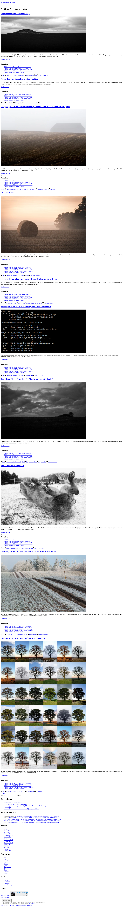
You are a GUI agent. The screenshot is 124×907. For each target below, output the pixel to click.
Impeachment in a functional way (15, 14)
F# (36, 75)
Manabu (6, 820)
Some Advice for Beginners (12, 465)
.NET (24, 189)
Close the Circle (8, 193)
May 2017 (7, 847)
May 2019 (7, 832)
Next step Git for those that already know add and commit (26, 307)
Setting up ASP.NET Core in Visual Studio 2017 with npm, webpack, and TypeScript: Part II (35, 820)
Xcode (40, 303)
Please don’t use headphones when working (19, 79)
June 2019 (7, 830)
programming (34, 103)
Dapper (40, 189)
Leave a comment (43, 75)
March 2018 (7, 837)
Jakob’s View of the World (8, 2)
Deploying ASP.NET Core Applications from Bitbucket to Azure (28, 552)
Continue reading (5, 59)
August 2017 (7, 844)
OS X (19, 303)
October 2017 (7, 841)
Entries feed (7, 881)
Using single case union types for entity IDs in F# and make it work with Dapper (35, 106)
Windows (6, 873)
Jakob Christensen (5, 897)
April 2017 (7, 849)
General (27, 275)
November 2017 (8, 840)
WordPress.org (8, 884)
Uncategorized (30, 75)
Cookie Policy (32, 903)
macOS (28, 303)
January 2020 (7, 829)
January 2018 (7, 838)
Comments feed (8, 883)
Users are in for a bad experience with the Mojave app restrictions (29, 279)
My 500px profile (5, 895)
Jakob (3, 75)
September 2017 (8, 843)
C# (5, 859)
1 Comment (53, 189)
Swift (23, 303)
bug (39, 462)
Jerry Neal (7, 819)
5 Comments (39, 791)
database (44, 189)
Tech (35, 462)
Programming (29, 462)
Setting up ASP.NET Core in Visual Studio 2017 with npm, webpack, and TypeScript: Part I (33, 817)
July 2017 (6, 846)
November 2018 (8, 835)
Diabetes (6, 861)
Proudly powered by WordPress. (24, 905)
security (33, 303)
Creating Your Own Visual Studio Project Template (23, 638)
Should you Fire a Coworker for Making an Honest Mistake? (27, 379)
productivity (27, 103)
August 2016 (7, 850)
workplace (43, 462)
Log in (6, 880)
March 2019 (7, 834)
